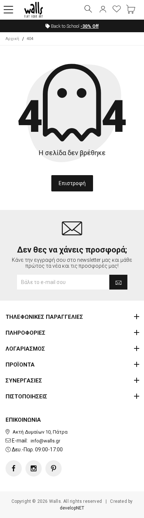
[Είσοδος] (103, 9)
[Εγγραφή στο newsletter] (118, 282)
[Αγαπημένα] (117, 9)
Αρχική (12, 38)
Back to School (74, 26)
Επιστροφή (72, 183)
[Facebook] (14, 468)
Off (89, 26)
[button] (8, 10)
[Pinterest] (53, 468)
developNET (72, 508)
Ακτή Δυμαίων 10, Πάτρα (40, 432)
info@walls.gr (45, 441)
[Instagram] (33, 468)
